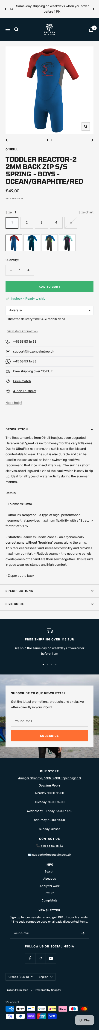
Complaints (50, 900)
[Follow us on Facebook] (30, 958)
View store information (22, 331)
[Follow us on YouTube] (51, 958)
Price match (22, 381)
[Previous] (7, 140)
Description (17, 429)
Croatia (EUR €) (19, 976)
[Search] (16, 29)
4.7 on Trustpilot (24, 391)
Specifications (19, 591)
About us (49, 878)
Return (49, 893)
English (43, 976)
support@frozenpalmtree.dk (33, 351)
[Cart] (91, 29)
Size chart (86, 212)
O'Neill (12, 149)
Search (49, 871)
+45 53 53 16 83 (24, 342)
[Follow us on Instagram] (40, 958)
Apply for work (50, 886)
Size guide (15, 604)
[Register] (83, 933)
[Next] (91, 140)
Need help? (14, 403)
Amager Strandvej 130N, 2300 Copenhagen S (49, 778)
